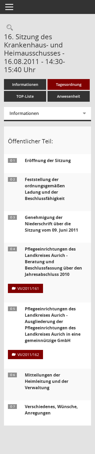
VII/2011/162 (28, 354)
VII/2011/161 (28, 288)
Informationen (25, 84)
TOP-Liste (25, 96)
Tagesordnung (69, 84)
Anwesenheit (68, 96)
